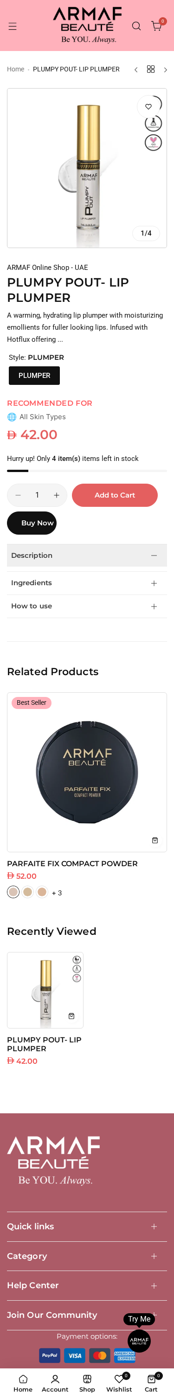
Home (15, 69)
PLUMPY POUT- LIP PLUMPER (44, 1044)
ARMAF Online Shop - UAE (47, 267)
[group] (87, 168)
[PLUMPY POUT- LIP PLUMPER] (45, 990)
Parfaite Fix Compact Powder (72, 863)
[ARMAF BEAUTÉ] (87, 26)
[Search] (136, 26)
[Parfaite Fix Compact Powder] (87, 772)
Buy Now (37, 522)
